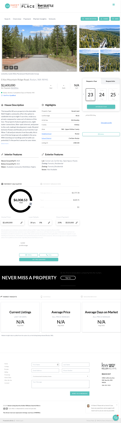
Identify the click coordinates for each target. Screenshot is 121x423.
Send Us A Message (80, 393)
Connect (6, 383)
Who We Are (8, 380)
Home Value (7, 377)
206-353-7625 (106, 385)
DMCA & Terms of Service (104, 420)
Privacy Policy (90, 420)
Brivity (12, 420)
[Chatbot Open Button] (116, 418)
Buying (6, 369)
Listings (6, 366)
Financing (7, 375)
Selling (6, 372)
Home (6, 363)
